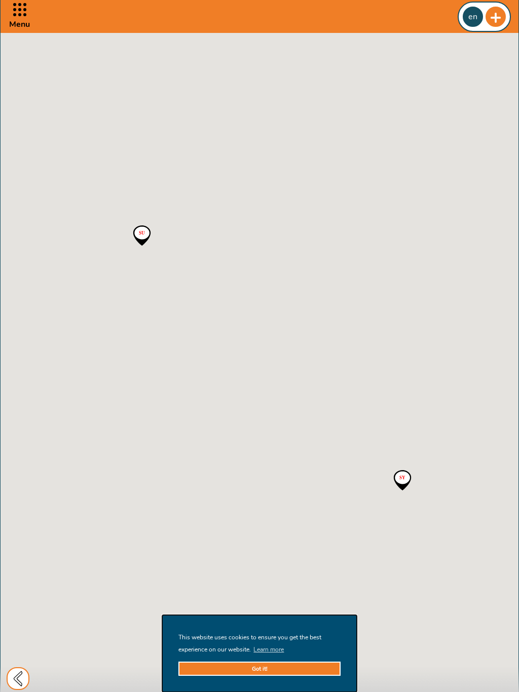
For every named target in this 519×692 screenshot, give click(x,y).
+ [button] (496, 17)
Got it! (260, 669)
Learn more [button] (268, 649)
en (472, 16)
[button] (20, 16)
